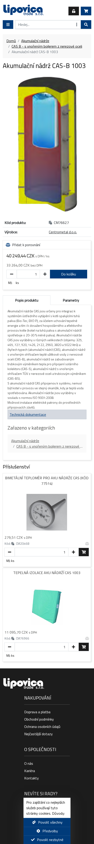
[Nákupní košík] (86, 11)
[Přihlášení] (73, 11)
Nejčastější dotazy (38, 734)
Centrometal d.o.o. (63, 232)
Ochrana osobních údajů (42, 726)
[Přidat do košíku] (83, 552)
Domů (11, 41)
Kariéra (29, 770)
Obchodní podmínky (39, 719)
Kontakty (31, 778)
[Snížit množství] (11, 274)
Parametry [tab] (71, 300)
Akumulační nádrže (35, 41)
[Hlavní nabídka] (8, 24)
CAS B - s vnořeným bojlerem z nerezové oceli (47, 46)
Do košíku (68, 274)
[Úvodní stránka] (23, 11)
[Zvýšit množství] (45, 274)
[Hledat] (86, 24)
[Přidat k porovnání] (87, 543)
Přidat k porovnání (26, 245)
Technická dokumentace (28, 414)
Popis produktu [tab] (26, 300)
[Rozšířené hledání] (76, 24)
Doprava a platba (37, 712)
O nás (28, 763)
